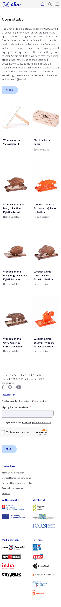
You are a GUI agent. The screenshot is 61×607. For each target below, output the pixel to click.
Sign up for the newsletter (16, 407)
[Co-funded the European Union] (15, 516)
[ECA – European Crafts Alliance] (46, 507)
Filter (9, 90)
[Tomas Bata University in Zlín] (46, 575)
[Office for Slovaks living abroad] (46, 584)
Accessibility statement (13, 488)
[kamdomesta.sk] (15, 556)
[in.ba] (15, 566)
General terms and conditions (16, 477)
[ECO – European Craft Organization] (46, 516)
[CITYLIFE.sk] (15, 575)
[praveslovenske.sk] (15, 547)
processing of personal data (36, 422)
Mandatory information (13, 472)
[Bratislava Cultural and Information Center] (46, 593)
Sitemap (6, 493)
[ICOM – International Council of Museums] (46, 526)
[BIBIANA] (46, 565)
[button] (57, 4)
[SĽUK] (46, 556)
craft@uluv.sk (19, 79)
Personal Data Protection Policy (17, 483)
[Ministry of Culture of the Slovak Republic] (15, 507)
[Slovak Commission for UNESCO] (46, 547)
